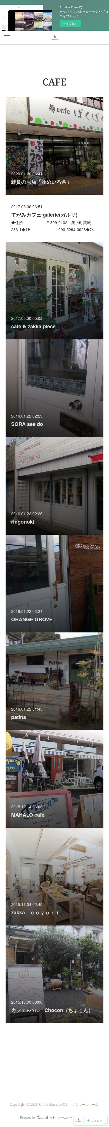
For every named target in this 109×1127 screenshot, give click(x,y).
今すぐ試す (70, 23)
